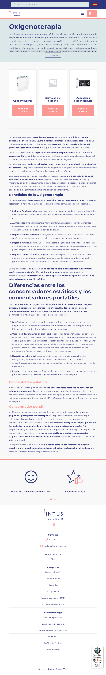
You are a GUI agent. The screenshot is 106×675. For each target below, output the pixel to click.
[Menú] (101, 647)
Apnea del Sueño (53, 572)
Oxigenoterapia (53, 578)
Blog (53, 559)
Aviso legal (53, 637)
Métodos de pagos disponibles (53, 630)
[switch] (97, 665)
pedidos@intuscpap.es (55, 546)
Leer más (53, 55)
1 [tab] (51, 499)
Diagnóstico (53, 591)
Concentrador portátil (27, 406)
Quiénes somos (53, 649)
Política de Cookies (53, 643)
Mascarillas (53, 585)
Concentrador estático (28, 382)
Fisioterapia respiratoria (53, 604)
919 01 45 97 (54, 539)
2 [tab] (55, 499)
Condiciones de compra (53, 624)
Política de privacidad (53, 617)
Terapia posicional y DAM (53, 598)
